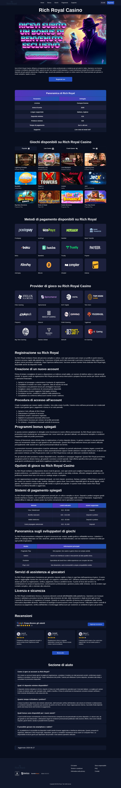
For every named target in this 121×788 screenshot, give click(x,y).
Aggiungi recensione (96, 624)
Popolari (24, 148)
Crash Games (71, 148)
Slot (94, 148)
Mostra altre (60, 653)
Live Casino (47, 148)
